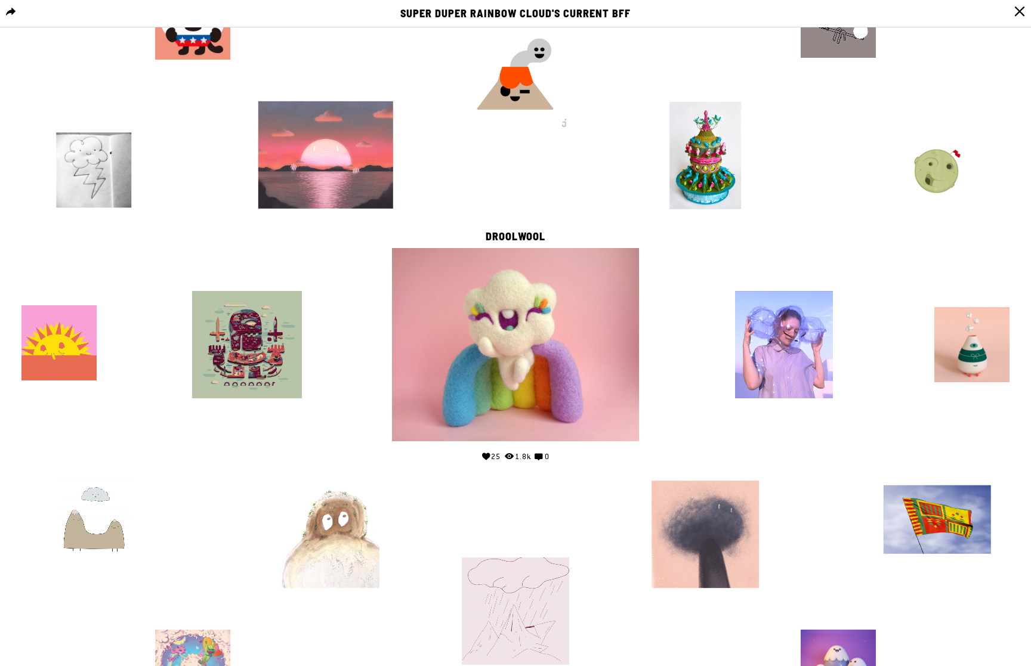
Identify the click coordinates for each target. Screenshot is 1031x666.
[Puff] (972, 344)
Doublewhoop (325, 469)
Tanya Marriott (700, 89)
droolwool (515, 237)
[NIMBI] (784, 344)
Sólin (705, 469)
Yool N (515, 546)
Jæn (193, 618)
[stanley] (325, 534)
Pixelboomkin (838, 618)
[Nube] (705, 534)
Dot (784, 280)
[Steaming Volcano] (515, 76)
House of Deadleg (937, 121)
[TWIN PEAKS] (93, 519)
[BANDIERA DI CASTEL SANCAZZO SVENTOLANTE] (937, 519)
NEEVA (937, 473)
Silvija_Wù (94, 121)
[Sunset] (325, 155)
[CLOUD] (93, 170)
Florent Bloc (246, 280)
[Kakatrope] (705, 155)
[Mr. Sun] (59, 345)
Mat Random (93, 468)
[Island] (246, 344)
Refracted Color (59, 293)
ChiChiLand (972, 296)
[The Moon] (937, 170)
